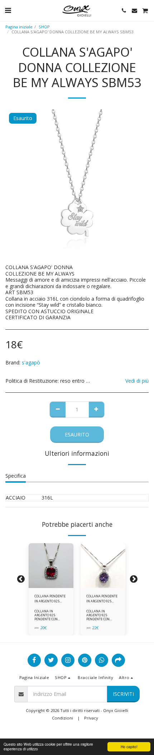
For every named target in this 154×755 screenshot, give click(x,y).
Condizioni (62, 718)
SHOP (44, 26)
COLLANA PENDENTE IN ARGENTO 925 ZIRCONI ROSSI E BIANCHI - (50, 598)
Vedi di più (137, 381)
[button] (8, 10)
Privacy (91, 718)
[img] (51, 565)
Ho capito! (129, 746)
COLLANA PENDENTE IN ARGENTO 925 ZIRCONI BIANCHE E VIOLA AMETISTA (101, 598)
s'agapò (31, 362)
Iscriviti (123, 694)
